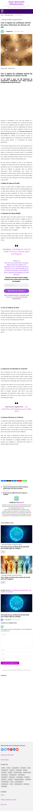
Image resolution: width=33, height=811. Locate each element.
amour (9, 767)
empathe (4, 772)
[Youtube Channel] (17, 749)
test (12, 781)
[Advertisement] (16, 101)
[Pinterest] (19, 480)
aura (29, 767)
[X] (8, 480)
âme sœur (26, 784)
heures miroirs (27, 772)
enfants (10, 772)
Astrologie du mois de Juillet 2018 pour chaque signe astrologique (17, 251)
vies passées (5, 784)
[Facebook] (3, 480)
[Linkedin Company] (14, 749)
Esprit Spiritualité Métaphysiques (16, 3)
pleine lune (12, 777)
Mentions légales (5, 759)
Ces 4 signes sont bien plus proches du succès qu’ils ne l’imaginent (15, 578)
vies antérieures (19, 781)
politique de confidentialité (13, 297)
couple (25, 770)
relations (27, 777)
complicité (19, 770)
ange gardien (16, 767)
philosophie (4, 777)
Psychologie (20, 777)
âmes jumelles (18, 784)
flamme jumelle (18, 772)
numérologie (21, 774)
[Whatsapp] (24, 480)
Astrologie (23, 767)
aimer (3, 767)
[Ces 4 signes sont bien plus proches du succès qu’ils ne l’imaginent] (16, 565)
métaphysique (13, 774)
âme (12, 784)
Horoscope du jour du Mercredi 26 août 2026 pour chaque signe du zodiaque (15, 547)
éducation (4, 786)
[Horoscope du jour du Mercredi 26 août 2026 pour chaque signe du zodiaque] (16, 534)
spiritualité (28, 779)
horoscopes (4, 774)
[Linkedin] (14, 480)
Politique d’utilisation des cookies (8, 799)
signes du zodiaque (19, 779)
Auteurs (3, 795)
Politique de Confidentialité (7, 755)
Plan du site (3, 804)
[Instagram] (8, 749)
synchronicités (5, 781)
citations (12, 770)
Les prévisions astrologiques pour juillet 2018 (16, 409)
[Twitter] (5, 749)
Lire (3, 551)
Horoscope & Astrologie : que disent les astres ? (11, 544)
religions (4, 779)
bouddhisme (5, 770)
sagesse (11, 779)
